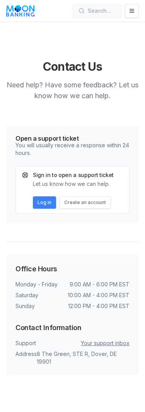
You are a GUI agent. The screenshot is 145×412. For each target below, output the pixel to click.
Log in (44, 202)
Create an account (85, 202)
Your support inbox (105, 343)
